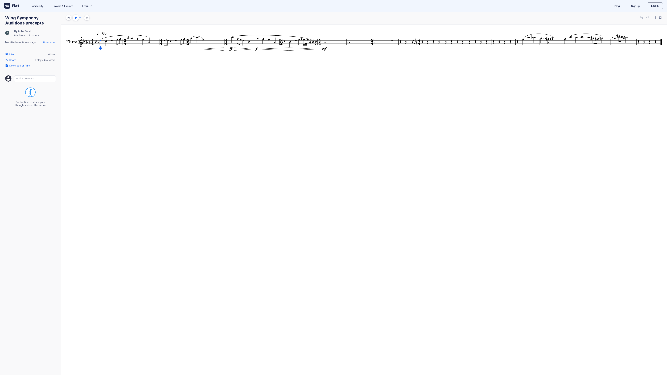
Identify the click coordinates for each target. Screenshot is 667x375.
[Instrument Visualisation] (86, 17)
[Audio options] (80, 18)
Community (37, 6)
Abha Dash (24, 31)
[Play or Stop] (76, 18)
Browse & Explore (63, 6)
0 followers (20, 35)
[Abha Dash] (7, 33)
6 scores (34, 35)
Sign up (635, 6)
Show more (49, 42)
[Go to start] (68, 17)
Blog (617, 6)
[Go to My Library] (11, 6)
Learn (85, 6)
